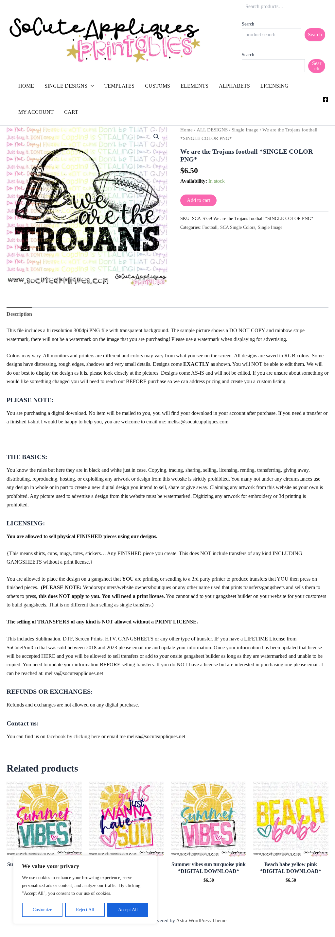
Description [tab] (19, 314)
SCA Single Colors (237, 227)
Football (210, 227)
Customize (42, 909)
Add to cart (198, 200)
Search (248, 24)
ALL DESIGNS (212, 129)
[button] (90, 86)
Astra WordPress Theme (201, 920)
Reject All (85, 909)
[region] (85, 889)
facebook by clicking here (73, 736)
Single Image (245, 129)
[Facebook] (325, 99)
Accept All (128, 909)
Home (186, 129)
